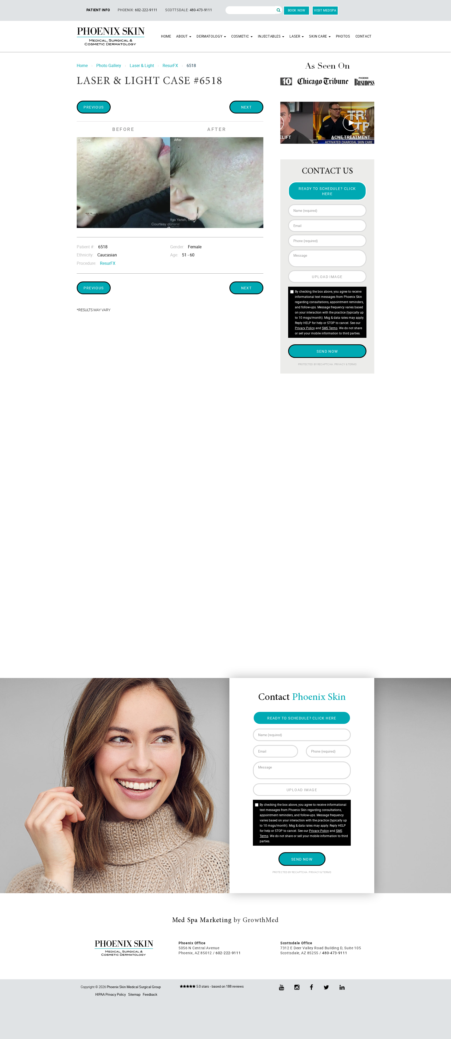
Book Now (296, 10)
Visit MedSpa (325, 10)
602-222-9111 (146, 10)
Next (246, 107)
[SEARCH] (278, 10)
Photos (343, 36)
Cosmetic (240, 36)
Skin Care (318, 36)
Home (166, 36)
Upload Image (327, 276)
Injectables (270, 36)
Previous (94, 107)
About (182, 36)
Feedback (150, 994)
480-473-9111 (201, 10)
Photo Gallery (108, 65)
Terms (352, 364)
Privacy (340, 364)
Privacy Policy (305, 328)
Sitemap (134, 994)
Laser (295, 36)
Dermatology (210, 36)
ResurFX (170, 65)
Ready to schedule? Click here (327, 191)
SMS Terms (329, 328)
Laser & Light (142, 65)
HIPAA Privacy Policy (110, 994)
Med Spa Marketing (202, 920)
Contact (363, 36)
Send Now (327, 351)
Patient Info (98, 10)
